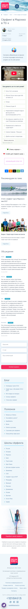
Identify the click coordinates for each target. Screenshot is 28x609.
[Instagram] (18, 602)
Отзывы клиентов (8, 585)
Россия (8, 448)
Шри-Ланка (9, 464)
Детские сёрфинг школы (13, 467)
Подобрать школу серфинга (14, 536)
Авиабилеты (9, 421)
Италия (8, 492)
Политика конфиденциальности (14, 582)
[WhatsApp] (18, 171)
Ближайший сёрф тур (14, 161)
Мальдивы (9, 480)
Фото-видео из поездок (12, 393)
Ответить (9, 256)
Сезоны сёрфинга (11, 397)
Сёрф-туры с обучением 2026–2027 (15, 389)
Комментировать (14, 367)
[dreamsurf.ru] (5, 6)
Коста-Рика (9, 498)
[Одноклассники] (10, 171)
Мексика (8, 486)
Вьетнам (8, 495)
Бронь (7, 424)
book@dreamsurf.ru (14, 605)
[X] (14, 171)
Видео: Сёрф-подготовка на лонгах (13, 234)
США (7, 473)
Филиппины (9, 470)
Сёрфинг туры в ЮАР (12, 477)
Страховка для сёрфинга (13, 430)
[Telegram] (22, 170)
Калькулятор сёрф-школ (13, 433)
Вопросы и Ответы (11, 415)
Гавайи (8, 502)
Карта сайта (23, 588)
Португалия (9, 461)
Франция (8, 483)
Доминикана (9, 489)
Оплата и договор (11, 427)
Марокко (8, 455)
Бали (7, 458)
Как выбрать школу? (11, 418)
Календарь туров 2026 (12, 386)
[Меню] (17, 6)
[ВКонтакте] (6, 171)
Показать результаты (9, 140)
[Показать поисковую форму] (26, 6)
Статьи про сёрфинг (11, 400)
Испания (8, 452)
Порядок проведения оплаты (9, 588)
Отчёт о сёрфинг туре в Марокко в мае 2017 (12, 200)
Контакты (14, 591)
